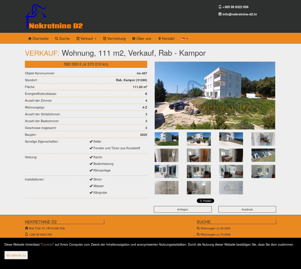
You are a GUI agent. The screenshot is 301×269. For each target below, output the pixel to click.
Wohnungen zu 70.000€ (215, 234)
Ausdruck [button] (247, 209)
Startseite (39, 38)
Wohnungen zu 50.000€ (215, 228)
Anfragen (182, 209)
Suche (64, 38)
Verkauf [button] (86, 38)
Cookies (47, 244)
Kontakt (168, 38)
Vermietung (116, 38)
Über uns (143, 38)
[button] (184, 38)
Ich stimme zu (16, 255)
